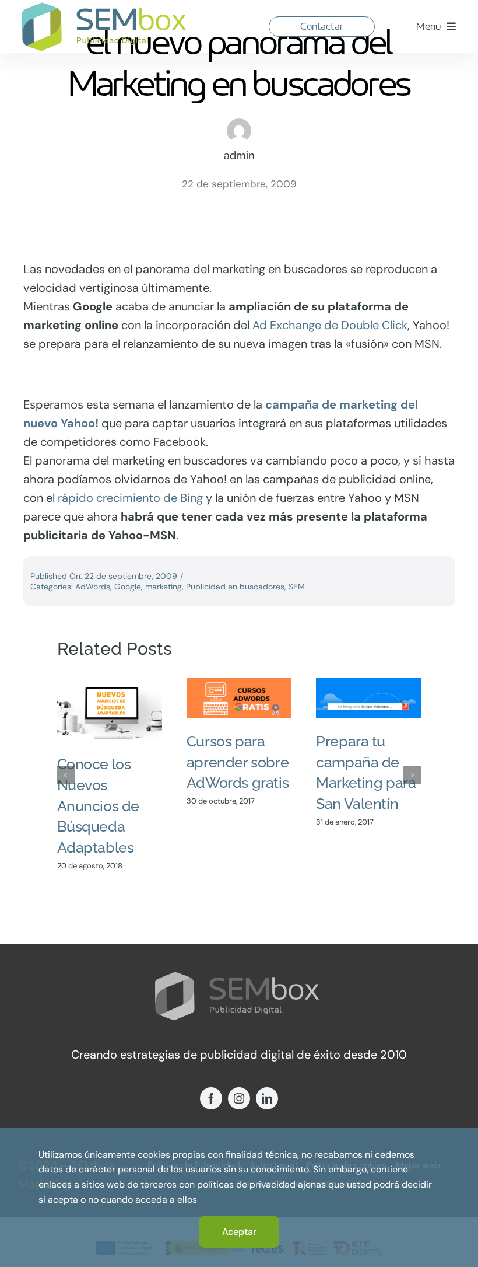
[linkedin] (267, 1098)
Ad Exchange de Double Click (329, 325)
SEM (297, 586)
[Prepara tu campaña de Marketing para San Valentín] (368, 697)
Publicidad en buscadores (235, 586)
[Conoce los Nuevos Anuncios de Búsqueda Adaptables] (109, 709)
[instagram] (239, 1098)
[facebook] (211, 1098)
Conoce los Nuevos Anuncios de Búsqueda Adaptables (98, 805)
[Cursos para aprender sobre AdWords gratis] (239, 697)
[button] (66, 775)
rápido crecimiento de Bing (130, 497)
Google (127, 586)
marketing (163, 586)
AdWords (92, 586)
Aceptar (239, 1232)
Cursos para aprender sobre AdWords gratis (238, 761)
